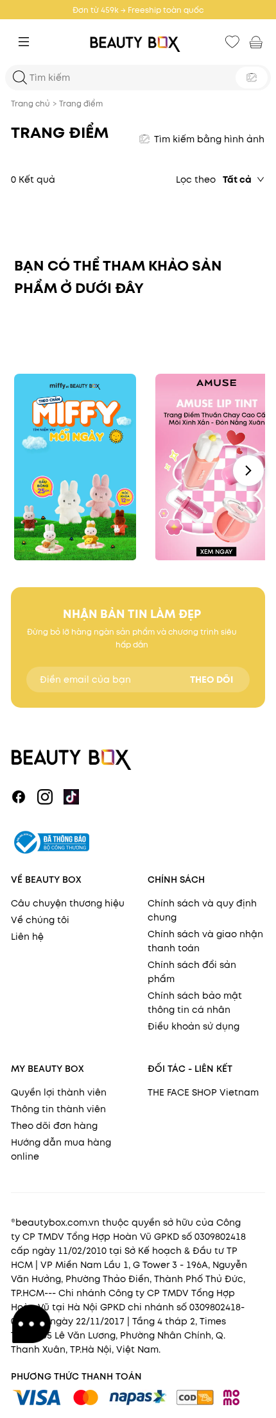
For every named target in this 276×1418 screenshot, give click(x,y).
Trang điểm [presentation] (81, 103)
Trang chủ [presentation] (30, 103)
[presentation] (138, 41)
